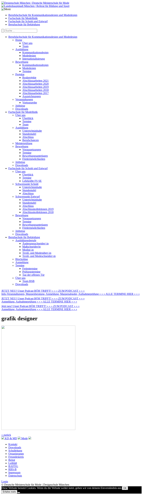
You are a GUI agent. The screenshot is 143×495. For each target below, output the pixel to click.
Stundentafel (29, 133)
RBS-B (12, 469)
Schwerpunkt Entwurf (27, 196)
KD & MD (10, 438)
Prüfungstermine (31, 271)
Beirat (11, 459)
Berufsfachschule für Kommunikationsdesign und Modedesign (42, 15)
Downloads (21, 108)
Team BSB (28, 281)
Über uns (27, 43)
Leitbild (12, 463)
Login (4, 481)
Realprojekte (29, 77)
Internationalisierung (33, 58)
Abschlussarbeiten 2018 (35, 90)
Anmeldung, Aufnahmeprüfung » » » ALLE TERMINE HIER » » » (39, 301)
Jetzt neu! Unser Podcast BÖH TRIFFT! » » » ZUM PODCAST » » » (40, 306)
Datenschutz (15, 475)
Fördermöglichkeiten (33, 158)
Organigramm (16, 453)
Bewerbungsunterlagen (35, 155)
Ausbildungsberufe (25, 240)
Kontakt (12, 444)
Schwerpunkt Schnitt (26, 184)
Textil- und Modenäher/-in (36, 252)
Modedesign (29, 55)
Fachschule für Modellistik (23, 18)
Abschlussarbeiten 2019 (35, 86)
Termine (26, 71)
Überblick (27, 118)
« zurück (6, 434)
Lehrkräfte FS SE (32, 180)
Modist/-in (28, 249)
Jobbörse (20, 105)
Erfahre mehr (9, 491)
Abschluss (28, 137)
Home (18, 39)
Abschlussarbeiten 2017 (35, 93)
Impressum (14, 472)
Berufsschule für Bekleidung (24, 24)
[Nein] (18, 492)
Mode (24, 438)
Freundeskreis (16, 456)
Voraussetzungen (31, 149)
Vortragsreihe (29, 102)
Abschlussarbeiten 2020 (35, 83)
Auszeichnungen (31, 96)
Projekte (19, 74)
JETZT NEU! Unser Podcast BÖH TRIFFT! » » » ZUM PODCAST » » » (43, 290)
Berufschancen (30, 140)
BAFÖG (13, 466)
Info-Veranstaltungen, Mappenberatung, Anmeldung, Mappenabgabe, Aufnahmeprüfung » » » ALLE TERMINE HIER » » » (70, 293)
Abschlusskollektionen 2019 (38, 209)
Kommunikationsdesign (35, 52)
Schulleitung (15, 450)
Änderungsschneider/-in (35, 243)
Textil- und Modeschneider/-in (39, 256)
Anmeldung (21, 262)
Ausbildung (21, 49)
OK (125, 488)
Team (25, 46)
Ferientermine (29, 268)
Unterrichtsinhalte (32, 130)
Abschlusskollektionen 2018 (38, 212)
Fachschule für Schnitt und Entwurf (28, 21)
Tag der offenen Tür (33, 274)
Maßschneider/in (31, 246)
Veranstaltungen (24, 99)
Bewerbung (21, 61)
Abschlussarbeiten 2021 (35, 80)
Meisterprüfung (23, 143)
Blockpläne (21, 259)
